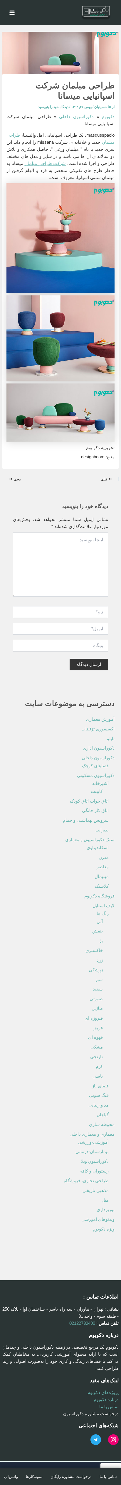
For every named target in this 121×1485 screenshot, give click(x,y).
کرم (99, 1066)
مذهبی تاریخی (96, 1190)
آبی (100, 921)
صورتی (96, 998)
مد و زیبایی (98, 1105)
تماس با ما (109, 1406)
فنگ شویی (99, 1095)
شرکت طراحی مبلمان (45, 163)
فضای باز (100, 1086)
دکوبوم (108, 116)
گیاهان (103, 1114)
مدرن (104, 857)
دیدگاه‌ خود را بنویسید (53, 107)
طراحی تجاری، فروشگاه (86, 1180)
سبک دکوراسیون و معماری (90, 839)
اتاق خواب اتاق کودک (89, 801)
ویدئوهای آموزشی (98, 1219)
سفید (98, 989)
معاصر (103, 866)
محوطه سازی (102, 1124)
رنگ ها (103, 913)
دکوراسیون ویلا (95, 1161)
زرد (100, 960)
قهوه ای (95, 1037)
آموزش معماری (100, 719)
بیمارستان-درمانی (92, 1151)
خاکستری (94, 950)
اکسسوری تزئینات (98, 729)
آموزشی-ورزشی (93, 1142)
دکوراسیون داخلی (76, 116)
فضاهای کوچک (95, 765)
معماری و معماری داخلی (92, 1134)
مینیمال (102, 876)
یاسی (98, 1076)
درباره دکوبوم (106, 1399)
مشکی (96, 1047)
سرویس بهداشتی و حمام (86, 820)
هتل (105, 1200)
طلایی (97, 1008)
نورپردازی (106, 1209)
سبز (99, 979)
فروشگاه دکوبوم (99, 896)
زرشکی (96, 970)
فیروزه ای (94, 1018)
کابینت (97, 791)
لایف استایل (104, 905)
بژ (101, 940)
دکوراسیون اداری (99, 748)
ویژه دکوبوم (104, 1229)
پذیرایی (102, 830)
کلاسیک (102, 886)
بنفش (97, 931)
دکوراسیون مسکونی (96, 775)
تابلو (111, 738)
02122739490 (82, 1323)
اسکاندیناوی (98, 847)
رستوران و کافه (94, 1171)
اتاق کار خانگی (95, 810)
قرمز (98, 1028)
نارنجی (96, 1056)
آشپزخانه (100, 783)
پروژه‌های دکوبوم (103, 1392)
